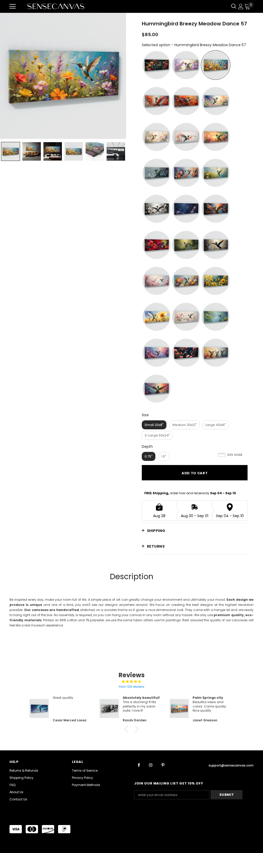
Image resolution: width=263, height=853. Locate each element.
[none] (10, 151)
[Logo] (56, 6)
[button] (127, 729)
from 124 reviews (131, 686)
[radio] (156, 65)
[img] (131, 681)
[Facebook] (138, 764)
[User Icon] (240, 6)
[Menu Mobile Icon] (13, 6)
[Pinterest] (162, 764)
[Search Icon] (233, 6)
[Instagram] (150, 764)
